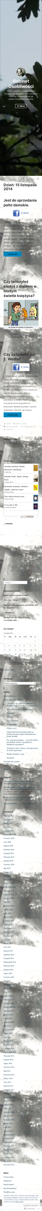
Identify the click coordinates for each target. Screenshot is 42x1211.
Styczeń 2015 (8, 1041)
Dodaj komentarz (12, 266)
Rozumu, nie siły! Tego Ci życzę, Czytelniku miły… (17, 619)
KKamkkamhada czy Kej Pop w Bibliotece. (19, 787)
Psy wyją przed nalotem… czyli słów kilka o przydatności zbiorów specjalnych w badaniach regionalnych (22, 742)
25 (15, 659)
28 (31, 659)
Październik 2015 (10, 1007)
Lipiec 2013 (8, 1108)
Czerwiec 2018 (9, 898)
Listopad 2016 (9, 958)
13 (24, 650)
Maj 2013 (7, 1116)
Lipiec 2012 (8, 1153)
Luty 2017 (7, 947)
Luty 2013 (7, 1127)
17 (9, 654)
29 (35, 659)
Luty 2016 (7, 992)
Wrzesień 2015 (9, 1011)
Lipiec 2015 (8, 1018)
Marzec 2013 (8, 1123)
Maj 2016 (7, 981)
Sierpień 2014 (8, 1059)
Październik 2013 (10, 1097)
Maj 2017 (7, 939)
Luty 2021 (7, 827)
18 (15, 654)
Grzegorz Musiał (9, 482)
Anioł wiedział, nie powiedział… (17, 595)
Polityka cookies (19, 1202)
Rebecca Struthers (10, 499)
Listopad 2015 (9, 1003)
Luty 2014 (7, 1082)
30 (5, 663)
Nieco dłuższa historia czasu (14, 496)
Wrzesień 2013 (9, 1101)
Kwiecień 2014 (9, 1074)
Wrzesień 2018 (9, 891)
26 (20, 659)
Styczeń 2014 (8, 1086)
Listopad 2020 (9, 831)
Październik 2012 (10, 1142)
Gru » (13, 670)
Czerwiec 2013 (9, 1112)
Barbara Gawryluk (10, 492)
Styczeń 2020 (8, 845)
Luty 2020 (7, 842)
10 (9, 650)
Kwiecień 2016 (9, 984)
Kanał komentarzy (10, 1188)
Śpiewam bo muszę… (11, 803)
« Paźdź (6, 670)
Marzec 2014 (8, 1078)
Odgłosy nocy (12, 728)
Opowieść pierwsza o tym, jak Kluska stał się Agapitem (21, 606)
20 (24, 654)
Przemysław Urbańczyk (11, 507)
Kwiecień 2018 (9, 905)
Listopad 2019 (9, 853)
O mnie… (7, 765)
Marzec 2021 (8, 823)
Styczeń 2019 (8, 879)
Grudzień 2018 (9, 883)
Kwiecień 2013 (9, 1119)
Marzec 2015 (8, 1033)
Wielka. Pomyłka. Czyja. (15, 754)
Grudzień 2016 (9, 954)
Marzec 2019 (8, 872)
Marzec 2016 (8, 988)
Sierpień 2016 (8, 969)
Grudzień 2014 (9, 1044)
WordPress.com (9, 1192)
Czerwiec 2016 (9, 977)
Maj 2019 (7, 868)
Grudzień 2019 (9, 849)
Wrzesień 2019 (9, 857)
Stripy (17, 336)
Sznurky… (7, 769)
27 (24, 659)
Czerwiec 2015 (9, 1022)
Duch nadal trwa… (10, 696)
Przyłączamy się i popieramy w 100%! (17, 797)
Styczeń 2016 (8, 996)
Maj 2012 (7, 1161)
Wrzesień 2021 (9, 815)
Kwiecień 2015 (9, 1029)
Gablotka (10, 717)
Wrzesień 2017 (9, 932)
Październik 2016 (10, 962)
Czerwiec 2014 (9, 1067)
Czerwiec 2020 (9, 838)
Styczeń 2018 (8, 917)
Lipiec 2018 (8, 894)
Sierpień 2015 (8, 1014)
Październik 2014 (10, 1052)
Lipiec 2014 (8, 1063)
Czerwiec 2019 (9, 864)
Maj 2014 (7, 1071)
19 (20, 654)
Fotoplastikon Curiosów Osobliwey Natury (19, 781)
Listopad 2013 (9, 1093)
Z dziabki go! (9, 612)
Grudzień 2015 (9, 999)
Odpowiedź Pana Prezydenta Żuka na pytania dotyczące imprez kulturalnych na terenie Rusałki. (21, 734)
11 (15, 650)
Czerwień (10, 713)
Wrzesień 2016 (9, 966)
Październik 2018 (10, 887)
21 (31, 654)
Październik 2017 (10, 928)
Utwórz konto (8, 1177)
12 (20, 650)
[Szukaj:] (15, 582)
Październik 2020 (10, 834)
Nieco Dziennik (12, 720)
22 (35, 654)
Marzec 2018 (8, 909)
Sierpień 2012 (8, 1149)
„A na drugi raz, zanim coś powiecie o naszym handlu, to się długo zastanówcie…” (22, 704)
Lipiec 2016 (8, 973)
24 (9, 659)
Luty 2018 (7, 913)
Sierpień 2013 (8, 1104)
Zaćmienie (10, 757)
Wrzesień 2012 (9, 1146)
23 (5, 659)
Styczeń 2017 (8, 951)
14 (31, 650)
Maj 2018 (7, 902)
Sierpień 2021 (8, 819)
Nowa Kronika (12, 724)
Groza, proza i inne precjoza (14, 699)
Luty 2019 (7, 876)
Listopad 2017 (9, 924)
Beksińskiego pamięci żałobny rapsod (20, 709)
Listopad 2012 (9, 1138)
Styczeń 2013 (8, 1131)
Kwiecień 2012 (9, 1164)
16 (5, 654)
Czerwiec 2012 (9, 1157)
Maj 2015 (7, 1026)
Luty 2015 (7, 1037)
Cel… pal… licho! (11, 600)
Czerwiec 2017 (9, 936)
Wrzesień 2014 (9, 1056)
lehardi (8, 263)
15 (35, 650)
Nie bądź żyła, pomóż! (12, 761)
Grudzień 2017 (9, 921)
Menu (22, 106)
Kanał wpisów (9, 1184)
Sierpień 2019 (8, 860)
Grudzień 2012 (9, 1134)
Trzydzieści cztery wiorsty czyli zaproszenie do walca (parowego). (22, 749)
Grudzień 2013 (9, 1089)
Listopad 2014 (9, 1048)
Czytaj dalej (11, 255)
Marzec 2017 (8, 943)
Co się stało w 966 (10, 505)
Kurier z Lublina (21, 263)
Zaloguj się (7, 1180)
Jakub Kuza (8, 472)
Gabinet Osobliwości (21, 83)
